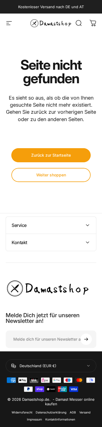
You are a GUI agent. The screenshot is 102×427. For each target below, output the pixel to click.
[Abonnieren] (86, 339)
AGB (73, 412)
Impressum (34, 419)
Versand (84, 412)
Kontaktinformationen (60, 419)
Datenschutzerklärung (51, 412)
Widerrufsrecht (22, 412)
